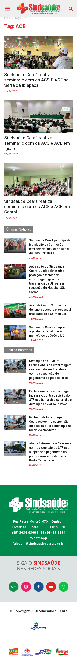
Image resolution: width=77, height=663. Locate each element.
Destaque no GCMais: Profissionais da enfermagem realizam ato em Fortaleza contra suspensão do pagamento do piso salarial (50, 369)
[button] (71, 7)
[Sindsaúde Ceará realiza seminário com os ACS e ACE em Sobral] (38, 179)
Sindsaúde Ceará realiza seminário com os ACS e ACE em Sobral (37, 206)
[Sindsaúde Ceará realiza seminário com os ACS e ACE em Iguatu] (38, 116)
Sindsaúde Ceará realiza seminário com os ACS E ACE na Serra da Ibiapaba (36, 80)
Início (7, 18)
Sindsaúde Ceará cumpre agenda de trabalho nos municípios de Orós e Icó (47, 331)
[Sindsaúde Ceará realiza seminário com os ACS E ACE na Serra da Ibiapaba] (38, 52)
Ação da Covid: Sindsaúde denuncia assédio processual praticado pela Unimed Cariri (50, 309)
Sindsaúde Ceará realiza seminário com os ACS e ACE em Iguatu (37, 143)
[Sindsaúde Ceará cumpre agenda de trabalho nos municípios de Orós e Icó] (15, 332)
